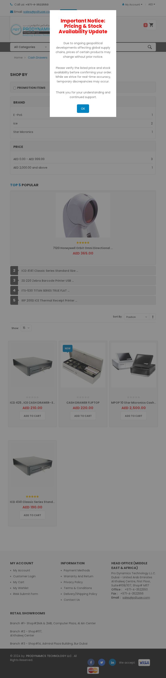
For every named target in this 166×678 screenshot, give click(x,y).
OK (83, 109)
